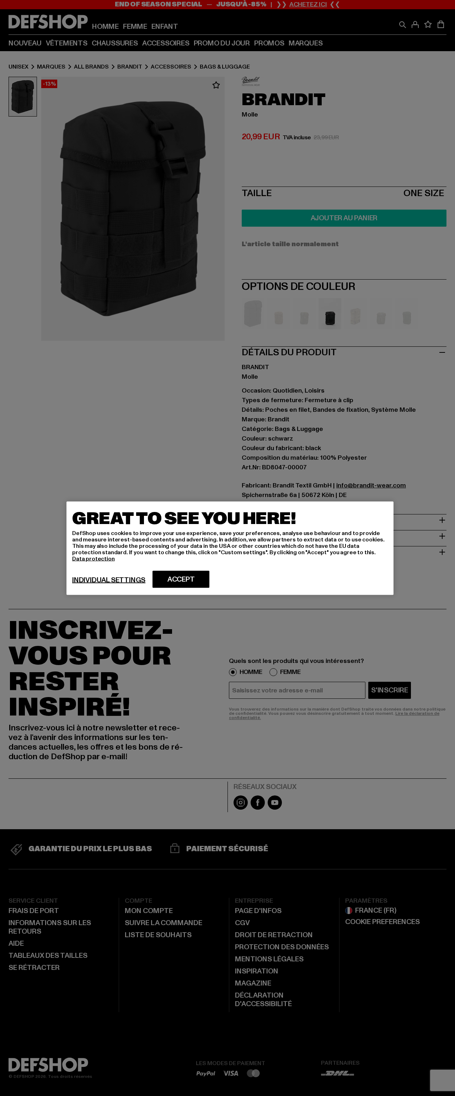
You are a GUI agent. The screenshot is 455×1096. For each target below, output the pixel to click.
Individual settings (108, 580)
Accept (181, 579)
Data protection (93, 558)
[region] (230, 548)
